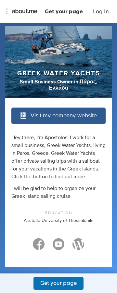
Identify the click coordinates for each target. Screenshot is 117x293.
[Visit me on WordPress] (78, 247)
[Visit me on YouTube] (58, 247)
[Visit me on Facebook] (39, 247)
